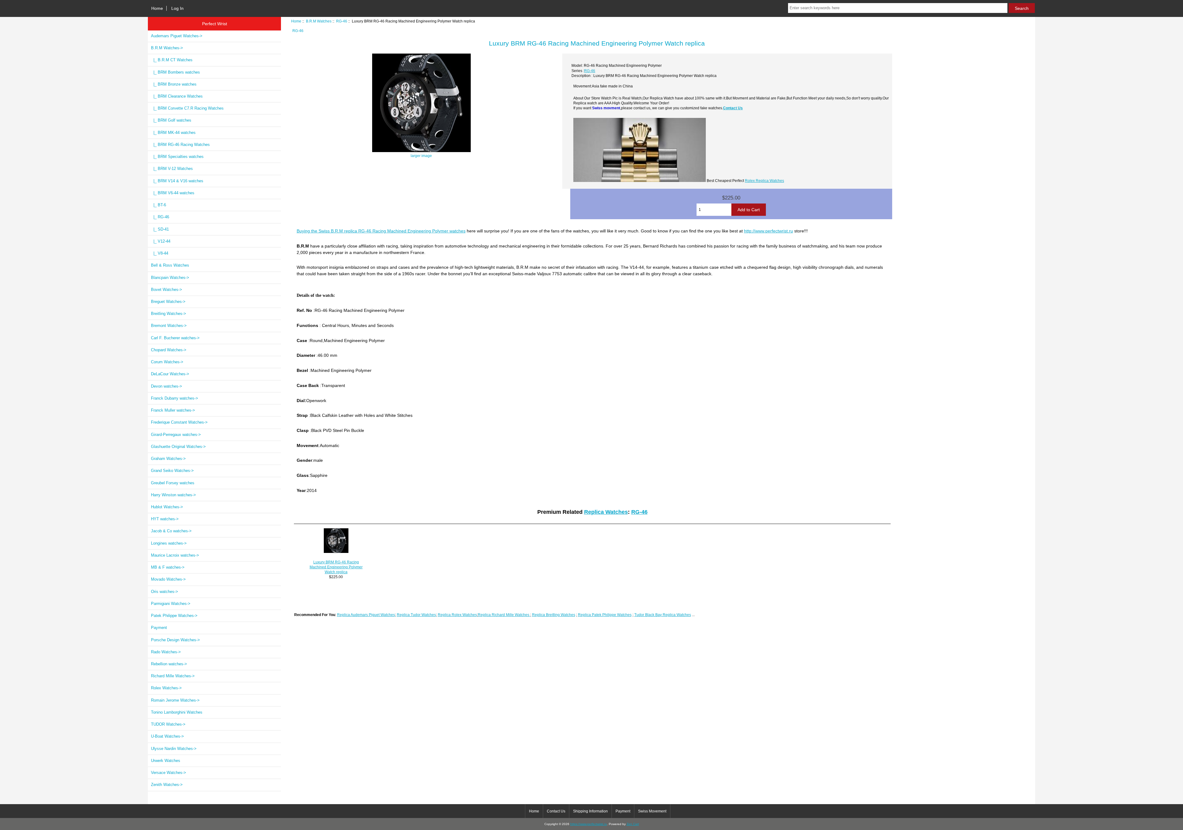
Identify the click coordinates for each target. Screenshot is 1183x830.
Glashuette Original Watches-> (178, 446)
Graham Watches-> (168, 458)
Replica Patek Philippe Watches (605, 615)
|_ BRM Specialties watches (177, 156)
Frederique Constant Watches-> (179, 422)
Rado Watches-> (166, 652)
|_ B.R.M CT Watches (172, 60)
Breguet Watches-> (168, 301)
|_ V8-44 (159, 253)
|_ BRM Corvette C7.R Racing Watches (187, 108)
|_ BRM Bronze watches (174, 84)
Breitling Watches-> (168, 313)
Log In (177, 8)
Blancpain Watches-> (170, 277)
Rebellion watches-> (169, 664)
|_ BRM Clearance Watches (177, 96)
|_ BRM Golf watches (171, 120)
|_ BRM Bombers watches (175, 72)
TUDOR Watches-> (168, 724)
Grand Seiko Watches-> (172, 470)
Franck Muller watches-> (173, 410)
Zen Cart (633, 824)
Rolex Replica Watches (764, 181)
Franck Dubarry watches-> (174, 398)
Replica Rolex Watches (457, 615)
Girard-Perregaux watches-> (176, 434)
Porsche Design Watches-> (175, 640)
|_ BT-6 (158, 205)
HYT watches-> (165, 519)
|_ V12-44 (160, 241)
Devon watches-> (166, 386)
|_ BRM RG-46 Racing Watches (180, 144)
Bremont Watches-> (169, 325)
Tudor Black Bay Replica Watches (662, 615)
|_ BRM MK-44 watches (173, 132)
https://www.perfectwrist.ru (588, 824)
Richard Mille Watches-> (173, 676)
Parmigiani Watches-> (170, 603)
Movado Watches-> (168, 579)
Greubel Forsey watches (172, 483)
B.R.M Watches (318, 21)
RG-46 (341, 21)
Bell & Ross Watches (170, 265)
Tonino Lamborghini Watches (176, 712)
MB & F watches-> (168, 567)
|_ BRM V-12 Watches (172, 168)
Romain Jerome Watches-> (175, 700)
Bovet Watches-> (166, 289)
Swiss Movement (652, 811)
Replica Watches (606, 512)
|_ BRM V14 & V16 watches (177, 181)
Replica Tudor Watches (416, 615)
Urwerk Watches (165, 760)
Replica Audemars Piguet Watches (366, 615)
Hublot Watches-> (167, 507)
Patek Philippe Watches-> (174, 615)
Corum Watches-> (167, 362)
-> (167, 48)
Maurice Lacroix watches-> (175, 555)
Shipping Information (590, 811)
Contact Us (733, 108)
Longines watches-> (169, 543)
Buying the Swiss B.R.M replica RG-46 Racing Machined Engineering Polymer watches (381, 230)
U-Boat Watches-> (167, 736)
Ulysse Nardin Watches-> (174, 748)
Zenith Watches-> (167, 784)
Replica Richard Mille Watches (504, 615)
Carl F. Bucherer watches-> (175, 338)
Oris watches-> (164, 591)
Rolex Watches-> (166, 688)
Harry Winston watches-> (173, 495)
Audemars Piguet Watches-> (176, 36)
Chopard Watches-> (168, 350)
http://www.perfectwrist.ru (768, 230)
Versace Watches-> (168, 772)
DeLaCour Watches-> (170, 374)
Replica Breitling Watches (553, 615)
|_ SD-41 (160, 229)
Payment (159, 627)
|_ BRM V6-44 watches (172, 193)
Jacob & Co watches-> (171, 531)
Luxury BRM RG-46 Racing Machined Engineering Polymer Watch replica (336, 567)
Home (157, 8)
